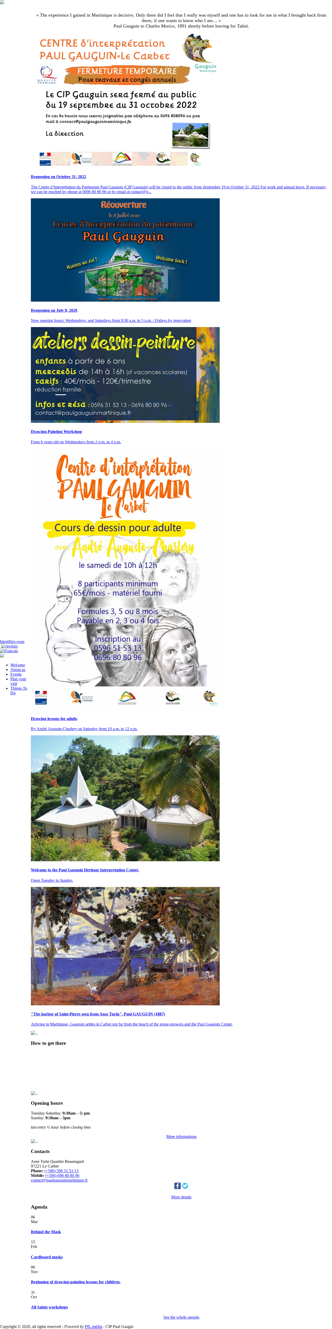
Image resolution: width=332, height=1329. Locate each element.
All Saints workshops (49, 1307)
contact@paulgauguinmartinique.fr (59, 1180)
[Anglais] (9, 646)
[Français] (9, 651)
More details (181, 1197)
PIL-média (93, 1326)
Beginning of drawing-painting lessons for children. (76, 1282)
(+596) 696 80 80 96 (62, 1175)
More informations (181, 1136)
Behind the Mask (46, 1232)
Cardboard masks (47, 1257)
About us (17, 669)
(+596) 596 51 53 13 (61, 1171)
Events (16, 674)
